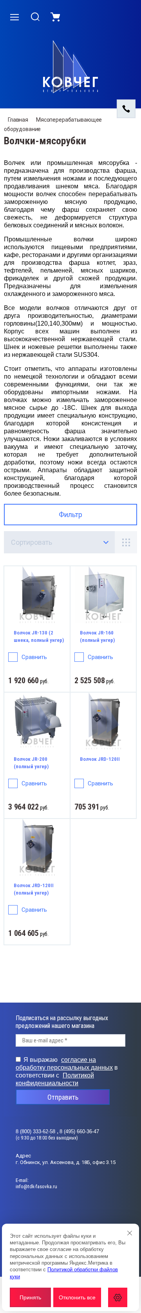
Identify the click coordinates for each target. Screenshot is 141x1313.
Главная (18, 120)
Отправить (62, 1097)
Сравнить (34, 657)
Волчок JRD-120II (100, 759)
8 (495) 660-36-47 (79, 1131)
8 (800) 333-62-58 (36, 1131)
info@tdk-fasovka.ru (36, 1186)
